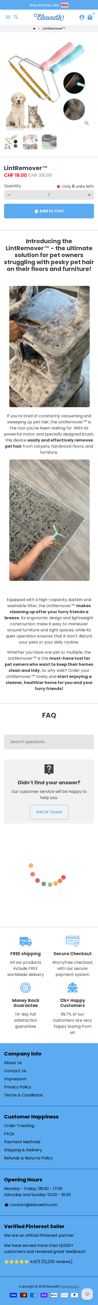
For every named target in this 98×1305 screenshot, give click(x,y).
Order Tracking (19, 1126)
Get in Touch (49, 812)
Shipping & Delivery (23, 1150)
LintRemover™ (54, 28)
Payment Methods (22, 1142)
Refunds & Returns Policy (28, 1158)
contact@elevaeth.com (31, 1205)
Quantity (12, 186)
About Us (13, 1063)
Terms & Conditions (23, 1095)
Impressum (15, 1079)
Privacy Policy (17, 1087)
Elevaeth (53, 1286)
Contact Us (15, 1071)
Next (89, 85)
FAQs (9, 1134)
